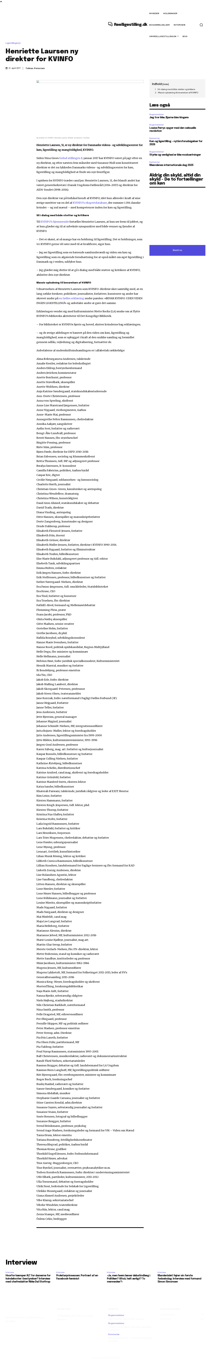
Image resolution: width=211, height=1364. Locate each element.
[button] (201, 25)
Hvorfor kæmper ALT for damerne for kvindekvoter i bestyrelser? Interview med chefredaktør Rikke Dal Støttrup (28, 1278)
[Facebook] (8, 82)
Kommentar (154, 138)
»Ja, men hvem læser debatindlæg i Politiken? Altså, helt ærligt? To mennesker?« (128, 1278)
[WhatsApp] (28, 82)
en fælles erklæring (71, 298)
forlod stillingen (70, 158)
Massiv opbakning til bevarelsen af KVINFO (178, 92)
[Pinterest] (22, 82)
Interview (10, 1272)
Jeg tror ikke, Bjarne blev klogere (168, 117)
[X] (15, 82)
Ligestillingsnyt (13, 43)
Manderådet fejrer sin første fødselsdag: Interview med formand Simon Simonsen (179, 1278)
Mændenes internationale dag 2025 (171, 165)
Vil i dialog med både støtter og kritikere (176, 89)
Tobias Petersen (35, 68)
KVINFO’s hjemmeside (54, 221)
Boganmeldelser (156, 114)
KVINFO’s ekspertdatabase (90, 202)
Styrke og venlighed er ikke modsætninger (175, 155)
